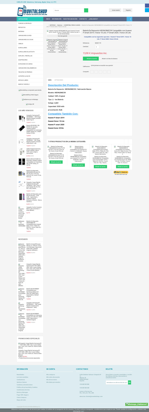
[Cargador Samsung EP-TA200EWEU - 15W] (21, 310)
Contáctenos (21, 379)
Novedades (23, 239)
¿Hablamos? (93, 19)
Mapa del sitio (21, 400)
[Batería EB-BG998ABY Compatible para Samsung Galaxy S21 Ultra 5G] (21, 299)
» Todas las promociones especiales (29, 358)
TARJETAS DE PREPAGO (25, 72)
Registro (128, 10)
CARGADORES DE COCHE (25, 39)
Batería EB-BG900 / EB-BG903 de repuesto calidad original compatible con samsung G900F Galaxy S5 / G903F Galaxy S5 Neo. (33, 129)
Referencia (86, 43)
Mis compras (50, 374)
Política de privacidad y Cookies (27, 387)
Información (56, 19)
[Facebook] (147, 6)
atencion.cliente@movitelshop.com (91, 396)
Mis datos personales (53, 382)
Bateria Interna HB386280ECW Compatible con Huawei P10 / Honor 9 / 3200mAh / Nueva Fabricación (78, 158)
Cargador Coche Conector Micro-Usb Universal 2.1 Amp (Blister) (34, 208)
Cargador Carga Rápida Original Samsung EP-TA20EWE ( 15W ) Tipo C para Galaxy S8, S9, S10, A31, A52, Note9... (33, 185)
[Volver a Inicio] (46, 25)
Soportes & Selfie (24, 76)
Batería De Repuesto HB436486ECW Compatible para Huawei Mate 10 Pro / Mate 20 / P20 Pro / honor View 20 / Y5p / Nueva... (33, 225)
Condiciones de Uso (23, 390)
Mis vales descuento (53, 377)
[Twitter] (147, 10)
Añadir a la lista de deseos (109, 58)
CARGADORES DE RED (25, 35)
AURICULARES (22, 47)
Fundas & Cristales (25, 23)
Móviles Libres (23, 80)
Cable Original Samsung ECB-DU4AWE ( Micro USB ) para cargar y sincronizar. (33, 151)
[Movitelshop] (32, 16)
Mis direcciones (51, 379)
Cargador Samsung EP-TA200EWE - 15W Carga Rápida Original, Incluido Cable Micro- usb (33, 141)
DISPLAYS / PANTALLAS (25, 56)
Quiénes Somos (22, 382)
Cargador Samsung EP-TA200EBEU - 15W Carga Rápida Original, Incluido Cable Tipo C (33, 118)
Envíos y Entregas (22, 392)
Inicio (48, 19)
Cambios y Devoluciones (25, 385)
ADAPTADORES (22, 60)
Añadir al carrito (91, 58)
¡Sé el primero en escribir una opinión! (102, 65)
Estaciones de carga (25, 64)
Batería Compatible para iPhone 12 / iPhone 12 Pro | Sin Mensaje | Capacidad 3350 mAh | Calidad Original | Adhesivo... (33, 247)
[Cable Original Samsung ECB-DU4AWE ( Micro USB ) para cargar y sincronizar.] (21, 154)
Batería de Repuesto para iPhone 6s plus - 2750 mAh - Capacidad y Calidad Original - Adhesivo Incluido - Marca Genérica (34, 197)
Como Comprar (22, 397)
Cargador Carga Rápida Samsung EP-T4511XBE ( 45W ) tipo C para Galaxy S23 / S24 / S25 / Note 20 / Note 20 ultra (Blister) (33, 267)
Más (49, 80)
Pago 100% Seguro (22, 395)
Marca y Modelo (23, 84)
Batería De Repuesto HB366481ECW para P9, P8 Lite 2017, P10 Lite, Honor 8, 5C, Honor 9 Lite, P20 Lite (33, 173)
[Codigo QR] (30, 104)
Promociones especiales (29, 339)
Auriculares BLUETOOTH (26, 51)
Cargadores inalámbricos (27, 68)
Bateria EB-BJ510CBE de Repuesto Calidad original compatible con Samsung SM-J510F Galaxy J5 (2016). (34, 162)
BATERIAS (21, 31)
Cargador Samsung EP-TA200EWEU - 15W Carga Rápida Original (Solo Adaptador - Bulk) (33, 305)
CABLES (20, 43)
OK (129, 382)
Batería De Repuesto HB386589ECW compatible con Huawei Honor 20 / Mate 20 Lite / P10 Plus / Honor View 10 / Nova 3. (122, 159)
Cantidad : (86, 46)
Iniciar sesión (116, 10)
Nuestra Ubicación (70, 19)
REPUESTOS (21, 27)
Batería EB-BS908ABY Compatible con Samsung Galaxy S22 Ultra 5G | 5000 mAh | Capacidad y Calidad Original (34, 317)
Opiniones (59, 80)
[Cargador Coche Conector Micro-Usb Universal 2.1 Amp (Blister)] (21, 218)
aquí (82, 411)
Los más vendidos (25, 110)
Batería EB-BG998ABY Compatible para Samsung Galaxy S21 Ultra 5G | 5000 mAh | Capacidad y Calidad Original (32, 292)
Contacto (83, 19)
